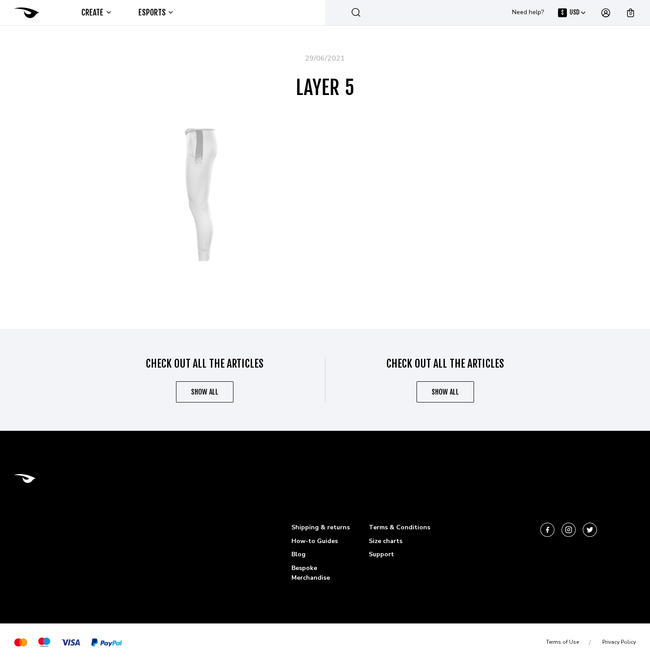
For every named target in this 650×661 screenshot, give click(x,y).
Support (381, 554)
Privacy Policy (619, 642)
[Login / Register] (605, 13)
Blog (298, 554)
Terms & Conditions (399, 527)
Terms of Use (562, 642)
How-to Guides (314, 541)
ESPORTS (152, 12)
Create (92, 12)
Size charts (385, 541)
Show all (204, 391)
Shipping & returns (320, 527)
